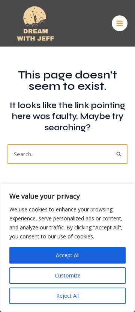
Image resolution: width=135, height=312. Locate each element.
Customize (68, 275)
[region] (67, 248)
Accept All (68, 255)
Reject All (67, 295)
